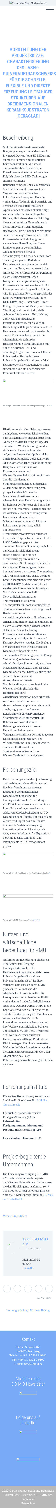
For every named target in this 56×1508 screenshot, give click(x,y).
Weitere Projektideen (15, 1216)
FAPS (38, 920)
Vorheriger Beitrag (17, 1310)
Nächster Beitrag (40, 1310)
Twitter (7, 1288)
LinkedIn (27, 1268)
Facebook (17, 1288)
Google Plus (28, 1288)
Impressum (28, 1499)
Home (27, 13)
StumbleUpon (49, 1288)
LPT (51, 406)
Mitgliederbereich (39, 3)
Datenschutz (28, 1503)
